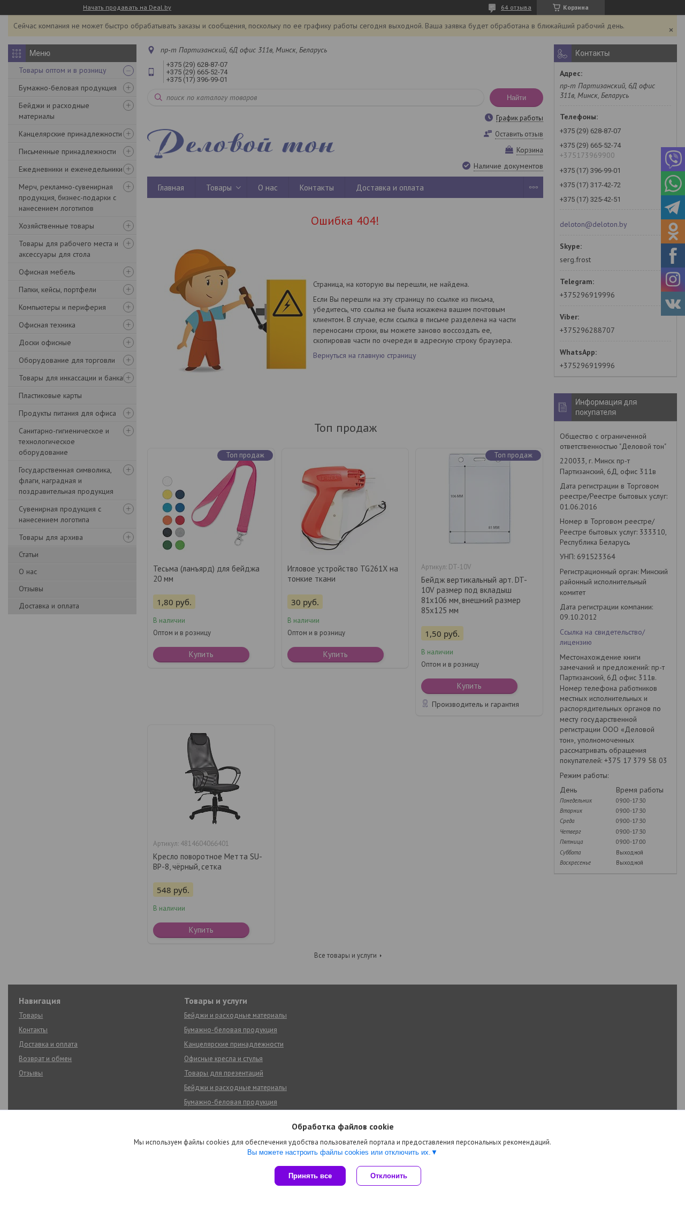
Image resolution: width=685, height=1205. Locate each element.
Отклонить (388, 1176)
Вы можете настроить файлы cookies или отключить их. (339, 1152)
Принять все (310, 1176)
